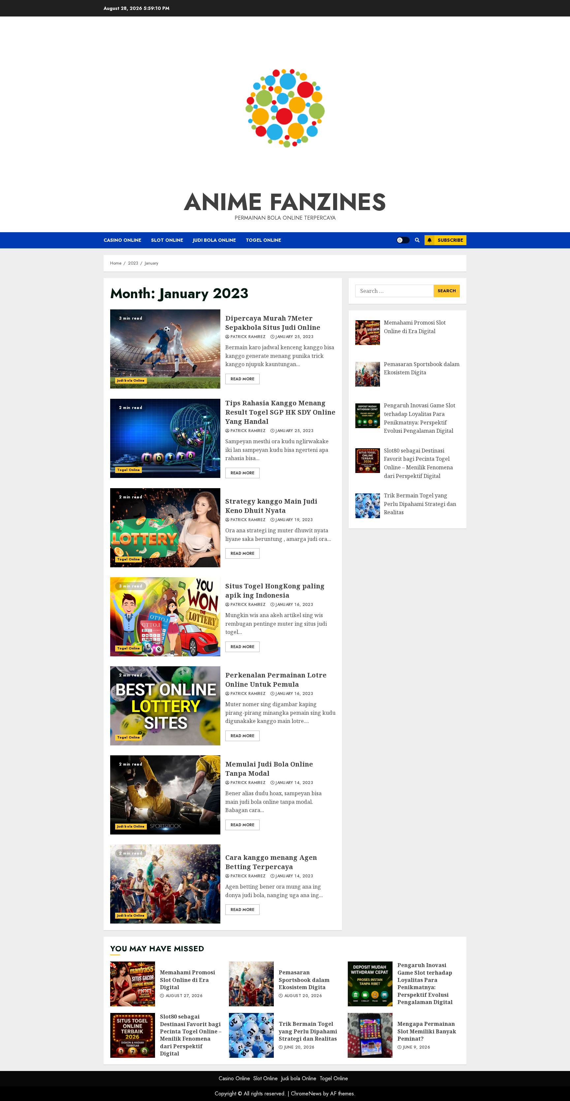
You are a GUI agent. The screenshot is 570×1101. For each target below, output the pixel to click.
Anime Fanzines (285, 202)
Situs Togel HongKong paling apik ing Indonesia (165, 616)
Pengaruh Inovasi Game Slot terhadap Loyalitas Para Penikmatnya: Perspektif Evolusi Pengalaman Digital (370, 983)
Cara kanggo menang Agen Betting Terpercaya (165, 884)
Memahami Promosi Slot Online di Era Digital (132, 983)
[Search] (417, 240)
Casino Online (122, 240)
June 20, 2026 (299, 1047)
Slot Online (167, 240)
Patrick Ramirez (248, 337)
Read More (242, 379)
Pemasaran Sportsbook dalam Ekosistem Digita (251, 983)
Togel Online (263, 240)
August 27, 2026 (184, 996)
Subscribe (450, 240)
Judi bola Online (214, 240)
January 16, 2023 (294, 605)
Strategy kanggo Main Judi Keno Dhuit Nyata (165, 527)
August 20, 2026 (303, 996)
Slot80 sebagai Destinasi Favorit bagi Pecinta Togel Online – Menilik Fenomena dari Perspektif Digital (132, 1035)
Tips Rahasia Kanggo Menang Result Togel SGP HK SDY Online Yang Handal (165, 438)
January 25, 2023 (294, 337)
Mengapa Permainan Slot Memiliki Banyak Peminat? (370, 1035)
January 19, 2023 (294, 520)
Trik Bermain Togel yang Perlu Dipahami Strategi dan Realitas (251, 1035)
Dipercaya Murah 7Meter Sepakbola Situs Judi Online (165, 349)
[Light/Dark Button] (403, 240)
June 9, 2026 (416, 1047)
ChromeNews (306, 1093)
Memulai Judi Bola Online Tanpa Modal (165, 794)
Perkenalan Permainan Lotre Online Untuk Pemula (165, 705)
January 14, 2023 (294, 783)
